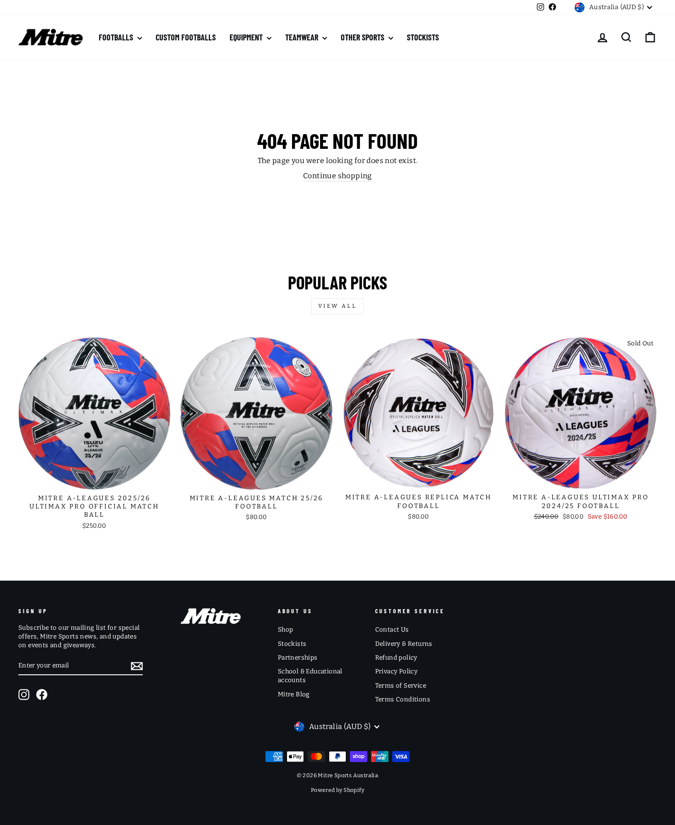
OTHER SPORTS (363, 37)
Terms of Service (400, 685)
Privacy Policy (396, 671)
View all (337, 306)
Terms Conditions (402, 699)
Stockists (292, 644)
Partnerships (298, 657)
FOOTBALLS (117, 37)
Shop (285, 629)
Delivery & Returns (404, 644)
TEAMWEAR (302, 37)
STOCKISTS (423, 37)
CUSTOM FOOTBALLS (186, 37)
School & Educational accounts (310, 675)
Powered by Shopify (337, 790)
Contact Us (392, 629)
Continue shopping (337, 175)
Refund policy (396, 657)
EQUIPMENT (247, 37)
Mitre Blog (294, 694)
